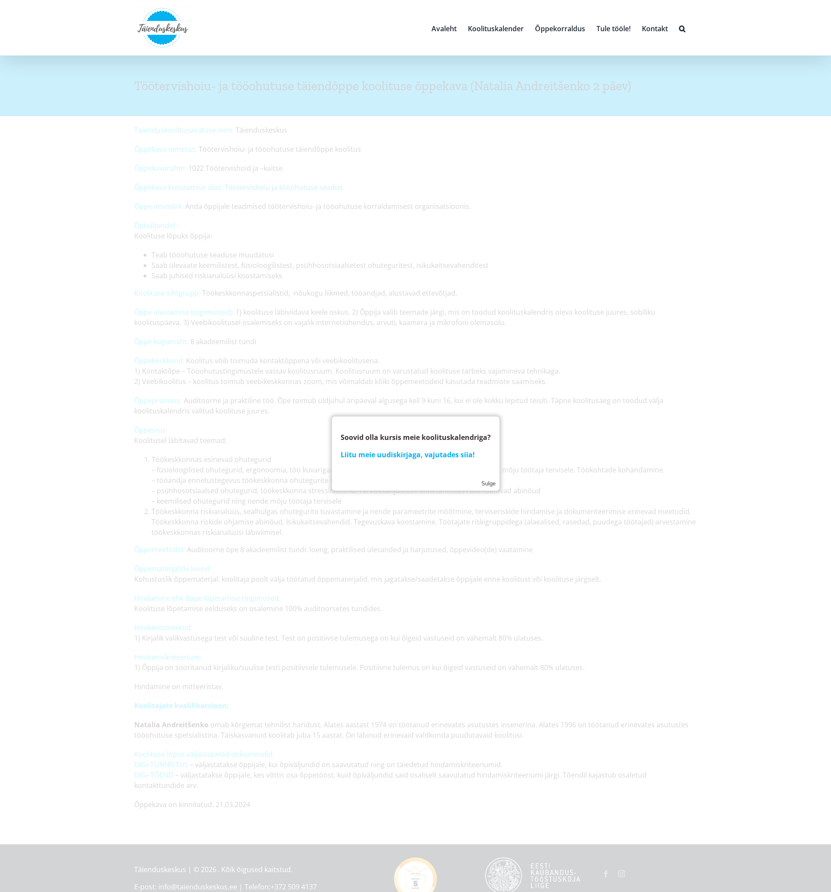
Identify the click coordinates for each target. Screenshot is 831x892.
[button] (682, 27)
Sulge (488, 483)
